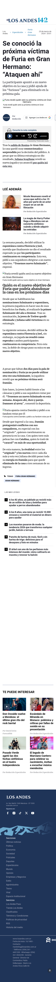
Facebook (7, 813)
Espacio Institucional (15, 896)
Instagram (13, 813)
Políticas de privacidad (16, 919)
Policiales (10, 857)
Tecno (9, 888)
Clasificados (11, 912)
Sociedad (10, 853)
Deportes (10, 861)
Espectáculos (17, 32)
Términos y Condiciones (17, 915)
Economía (10, 850)
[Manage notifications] (50, 970)
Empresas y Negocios (16, 877)
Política (9, 846)
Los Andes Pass (13, 904)
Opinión (9, 873)
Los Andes (5, 32)
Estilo (8, 881)
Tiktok (20, 813)
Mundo (9, 869)
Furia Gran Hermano (25, 476)
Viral (8, 892)
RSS (8, 923)
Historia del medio (14, 927)
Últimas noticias (13, 842)
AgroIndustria (12, 884)
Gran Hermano (12, 481)
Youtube (32, 813)
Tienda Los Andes (14, 908)
